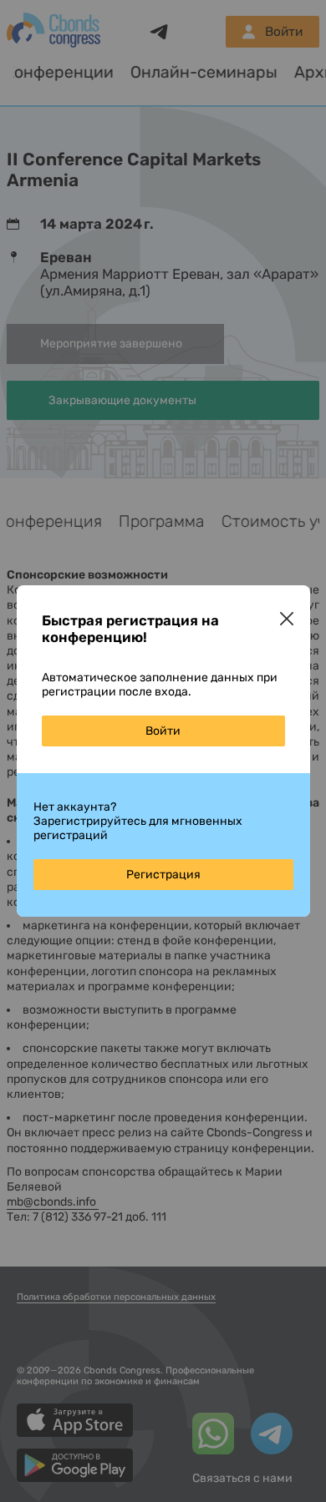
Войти (163, 731)
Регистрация (163, 874)
